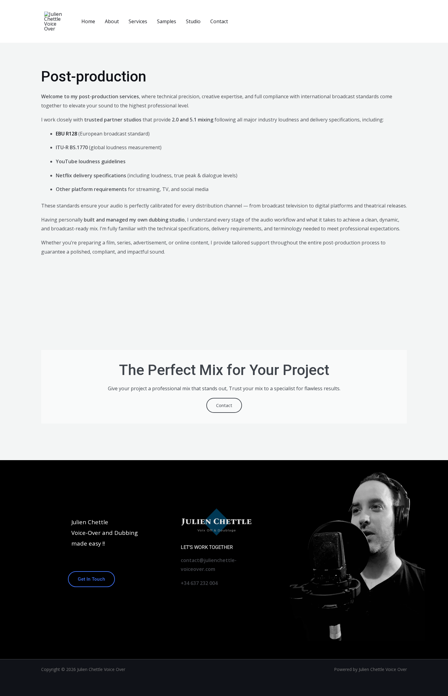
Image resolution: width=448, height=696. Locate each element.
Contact (219, 21)
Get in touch (91, 579)
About (112, 21)
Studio (193, 21)
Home (88, 21)
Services (138, 21)
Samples (166, 21)
